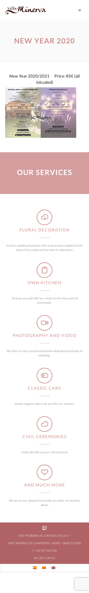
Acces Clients (44, 558)
